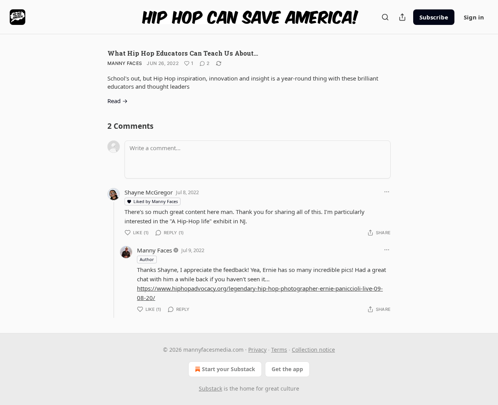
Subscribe (433, 17)
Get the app (287, 369)
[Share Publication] (402, 17)
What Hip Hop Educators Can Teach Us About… (182, 53)
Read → (117, 101)
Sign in (474, 17)
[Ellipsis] (387, 192)
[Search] (385, 17)
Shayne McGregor (148, 192)
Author (147, 259)
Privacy (257, 349)
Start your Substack (228, 369)
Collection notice (313, 349)
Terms (279, 349)
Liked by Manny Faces (155, 201)
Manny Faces (124, 63)
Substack (210, 388)
